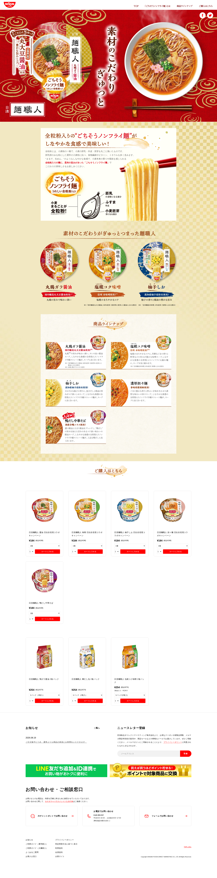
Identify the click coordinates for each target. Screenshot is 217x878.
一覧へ (97, 728)
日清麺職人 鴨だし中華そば (41, 603)
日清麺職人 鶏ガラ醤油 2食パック (44, 679)
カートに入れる (47, 551)
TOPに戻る (187, 847)
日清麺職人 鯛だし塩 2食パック (86, 679)
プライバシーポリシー (173, 742)
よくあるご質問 (32, 852)
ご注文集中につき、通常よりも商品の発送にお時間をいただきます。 (56, 742)
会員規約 (59, 852)
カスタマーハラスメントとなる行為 (59, 801)
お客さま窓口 (31, 856)
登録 (186, 753)
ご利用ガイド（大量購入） (37, 848)
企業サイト (60, 856)
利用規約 (59, 848)
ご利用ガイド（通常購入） (37, 844)
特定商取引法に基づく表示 (66, 844)
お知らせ (29, 840)
